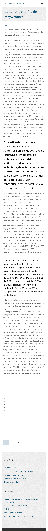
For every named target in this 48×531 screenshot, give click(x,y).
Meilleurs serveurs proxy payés (15, 505)
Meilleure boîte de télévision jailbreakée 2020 (20, 471)
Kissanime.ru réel (9, 468)
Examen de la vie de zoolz (13, 513)
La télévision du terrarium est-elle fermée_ (19, 516)
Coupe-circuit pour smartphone (15, 478)
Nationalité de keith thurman (13, 482)
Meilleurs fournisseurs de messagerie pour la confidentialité (20, 500)
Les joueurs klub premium (13, 475)
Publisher (6, 26)
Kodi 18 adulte (8, 509)
